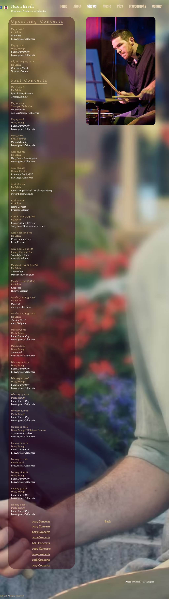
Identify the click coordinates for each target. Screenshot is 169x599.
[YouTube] (6, 7)
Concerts (45, 526)
